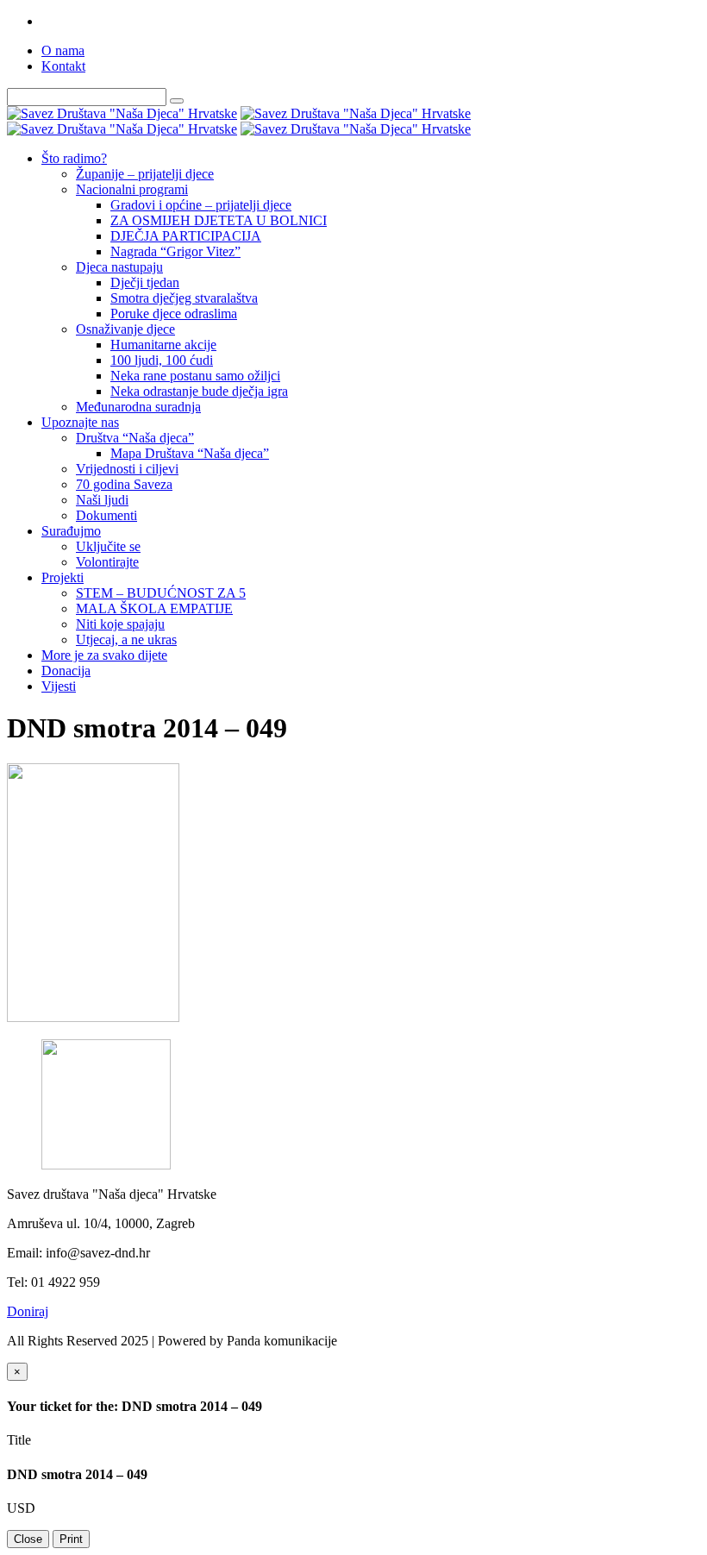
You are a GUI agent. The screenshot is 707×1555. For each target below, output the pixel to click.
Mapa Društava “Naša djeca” (189, 453)
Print (71, 1539)
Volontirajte (107, 562)
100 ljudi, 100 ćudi (161, 360)
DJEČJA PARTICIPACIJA (185, 236)
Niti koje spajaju (120, 624)
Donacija (66, 670)
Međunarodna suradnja (138, 406)
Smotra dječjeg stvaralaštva (184, 298)
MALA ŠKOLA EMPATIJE (154, 608)
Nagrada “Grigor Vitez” (175, 251)
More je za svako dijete (104, 655)
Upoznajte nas (80, 422)
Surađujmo (71, 531)
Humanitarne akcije (163, 344)
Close (28, 1539)
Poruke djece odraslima (173, 313)
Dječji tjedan (144, 282)
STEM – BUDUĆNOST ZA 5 (161, 593)
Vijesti (58, 686)
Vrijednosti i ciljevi (127, 468)
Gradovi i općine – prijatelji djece (200, 205)
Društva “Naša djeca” (135, 437)
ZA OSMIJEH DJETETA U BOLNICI (218, 220)
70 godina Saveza (124, 484)
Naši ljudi (102, 499)
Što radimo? (74, 158)
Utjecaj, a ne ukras (126, 639)
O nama (62, 50)
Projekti (62, 577)
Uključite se (108, 546)
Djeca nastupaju (119, 267)
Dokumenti (106, 515)
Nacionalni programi (132, 189)
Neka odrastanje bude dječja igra (199, 391)
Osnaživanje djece (125, 329)
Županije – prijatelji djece (145, 173)
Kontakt (63, 66)
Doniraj (27, 1311)
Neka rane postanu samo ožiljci (195, 375)
